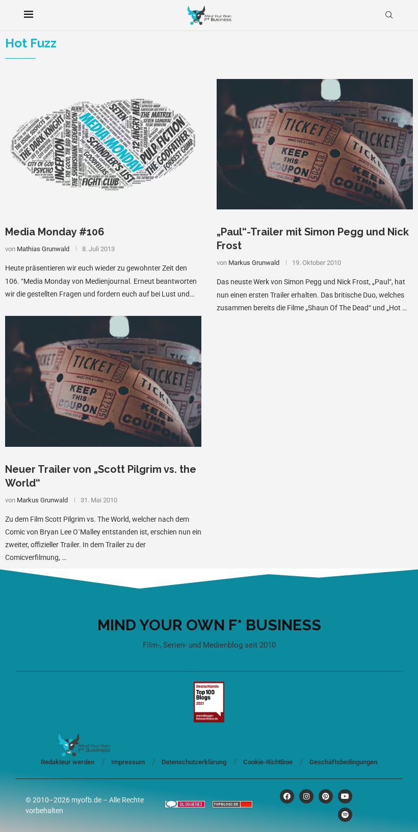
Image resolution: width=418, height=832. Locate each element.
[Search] (389, 15)
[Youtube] (345, 796)
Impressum (128, 762)
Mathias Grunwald (43, 249)
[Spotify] (345, 815)
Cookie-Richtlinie (268, 762)
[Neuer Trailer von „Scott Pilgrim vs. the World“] (103, 381)
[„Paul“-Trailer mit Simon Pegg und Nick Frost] (315, 144)
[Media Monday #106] (103, 144)
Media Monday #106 (54, 232)
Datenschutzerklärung (194, 762)
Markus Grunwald (253, 262)
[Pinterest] (326, 796)
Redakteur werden (67, 762)
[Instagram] (306, 796)
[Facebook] (287, 796)
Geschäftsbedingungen (343, 762)
